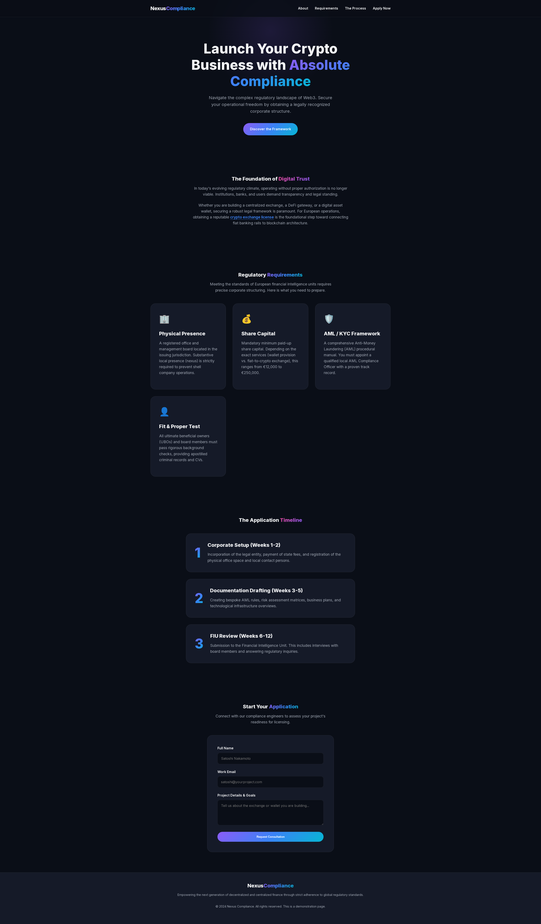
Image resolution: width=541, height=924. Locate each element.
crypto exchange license (252, 217)
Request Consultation (271, 836)
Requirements (326, 8)
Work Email (226, 772)
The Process (355, 8)
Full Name (225, 748)
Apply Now (382, 8)
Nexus (172, 8)
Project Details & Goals (236, 795)
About (303, 8)
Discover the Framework (270, 129)
